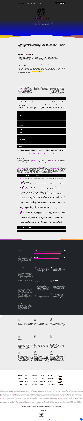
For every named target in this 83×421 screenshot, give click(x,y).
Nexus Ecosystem (24, 89)
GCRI (38, 21)
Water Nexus (22, 178)
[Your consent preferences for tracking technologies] (1, 316)
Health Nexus (22, 193)
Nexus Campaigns (23, 208)
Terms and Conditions (34, 406)
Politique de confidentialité (42, 406)
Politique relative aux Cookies (50, 406)
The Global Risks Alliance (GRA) (57, 168)
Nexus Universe (46, 153)
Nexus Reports (40, 153)
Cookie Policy (29, 406)
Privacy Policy (24, 406)
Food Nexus (22, 183)
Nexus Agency (22, 218)
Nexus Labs (25, 153)
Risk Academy (35, 153)
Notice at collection (36, 419)
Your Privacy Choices (44, 419)
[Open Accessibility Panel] (81, 419)
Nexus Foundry (20, 153)
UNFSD (58, 381)
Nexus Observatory (30, 153)
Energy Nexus (22, 188)
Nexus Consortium (34, 160)
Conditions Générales (57, 406)
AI (60, 212)
